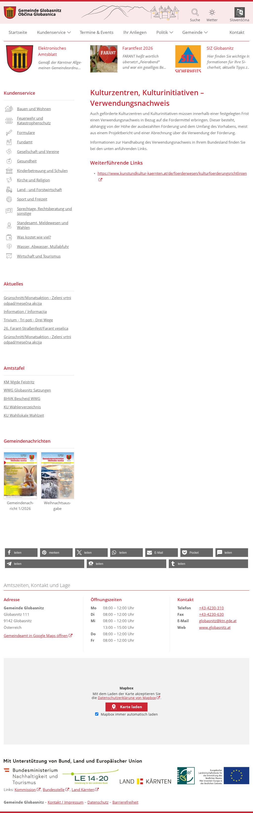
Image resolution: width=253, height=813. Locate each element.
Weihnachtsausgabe (57, 505)
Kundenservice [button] (51, 32)
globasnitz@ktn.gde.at (217, 620)
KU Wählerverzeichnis (22, 406)
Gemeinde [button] (192, 32)
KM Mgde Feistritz (19, 381)
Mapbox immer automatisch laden (129, 714)
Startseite (18, 32)
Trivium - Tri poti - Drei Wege (28, 319)
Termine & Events (96, 32)
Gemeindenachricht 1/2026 (20, 505)
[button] (21, 552)
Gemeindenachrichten (27, 441)
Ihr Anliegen (135, 32)
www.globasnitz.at (215, 627)
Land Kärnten (85, 789)
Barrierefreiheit (125, 802)
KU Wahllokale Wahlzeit (24, 415)
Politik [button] (162, 32)
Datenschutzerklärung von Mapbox (129, 698)
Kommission (28, 789)
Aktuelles (13, 284)
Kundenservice (19, 93)
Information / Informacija (25, 311)
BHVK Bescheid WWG (22, 398)
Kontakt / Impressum (66, 802)
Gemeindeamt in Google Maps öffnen (38, 635)
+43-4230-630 (211, 614)
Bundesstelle (56, 789)
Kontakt (237, 32)
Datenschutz (97, 802)
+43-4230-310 (211, 607)
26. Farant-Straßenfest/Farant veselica (36, 328)
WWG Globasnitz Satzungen (27, 390)
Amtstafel (14, 368)
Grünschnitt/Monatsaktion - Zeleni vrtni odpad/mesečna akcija (37, 300)
